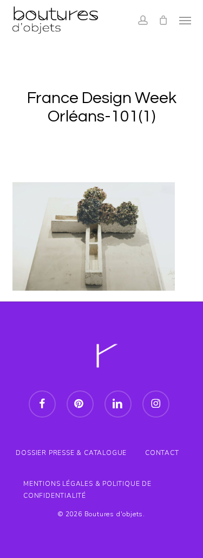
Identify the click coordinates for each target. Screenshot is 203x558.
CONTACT (162, 452)
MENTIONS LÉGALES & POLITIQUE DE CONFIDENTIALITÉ (87, 485)
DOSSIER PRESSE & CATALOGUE (71, 452)
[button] (185, 20)
